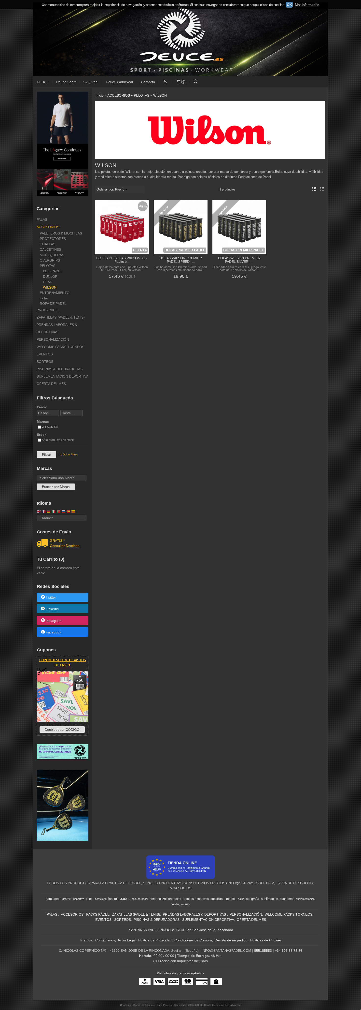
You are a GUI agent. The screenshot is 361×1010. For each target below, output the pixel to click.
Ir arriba (86, 940)
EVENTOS (45, 354)
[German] (49, 512)
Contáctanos (105, 940)
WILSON (49, 287)
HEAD (47, 282)
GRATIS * (57, 540)
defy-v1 (66, 898)
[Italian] (54, 512)
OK (289, 5)
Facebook (53, 632)
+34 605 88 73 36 (288, 950)
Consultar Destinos (64, 546)
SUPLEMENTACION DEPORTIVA (62, 376)
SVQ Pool (90, 82)
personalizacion (161, 899)
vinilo (175, 904)
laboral (113, 899)
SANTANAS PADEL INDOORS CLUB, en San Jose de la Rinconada (181, 930)
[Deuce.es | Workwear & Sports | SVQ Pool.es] (180, 39)
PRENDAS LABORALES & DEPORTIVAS (57, 328)
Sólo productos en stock (58, 440)
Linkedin (52, 609)
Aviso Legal (127, 940)
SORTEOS (45, 362)
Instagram (53, 621)
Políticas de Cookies (266, 940)
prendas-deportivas (196, 899)
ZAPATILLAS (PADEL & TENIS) (61, 317)
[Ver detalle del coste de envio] (43, 543)
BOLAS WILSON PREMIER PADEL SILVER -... (239, 259)
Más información (307, 5)
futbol (89, 899)
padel (124, 898)
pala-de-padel (140, 898)
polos (177, 899)
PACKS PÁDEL (48, 310)
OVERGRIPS (50, 260)
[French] (44, 512)
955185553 (263, 950)
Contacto (148, 82)
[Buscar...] (195, 82)
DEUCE (43, 82)
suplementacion (305, 898)
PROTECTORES (53, 239)
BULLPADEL (52, 271)
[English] (39, 512)
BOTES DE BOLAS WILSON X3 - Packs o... (122, 259)
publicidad (217, 899)
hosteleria (101, 898)
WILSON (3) (50, 427)
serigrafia (252, 899)
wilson (185, 904)
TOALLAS (47, 244)
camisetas (53, 899)
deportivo (78, 898)
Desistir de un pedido (231, 940)
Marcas (43, 422)
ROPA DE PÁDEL (53, 304)
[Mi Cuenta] (165, 82)
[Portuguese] (58, 512)
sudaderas (287, 899)
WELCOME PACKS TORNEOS (60, 347)
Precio (42, 407)
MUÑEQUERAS (52, 255)
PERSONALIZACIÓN (53, 339)
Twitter (51, 597)
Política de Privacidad (155, 940)
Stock (41, 435)
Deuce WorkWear (119, 82)
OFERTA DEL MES (51, 384)
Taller (44, 298)
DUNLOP (50, 276)
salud (241, 898)
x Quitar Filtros (69, 454)
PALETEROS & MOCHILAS (61, 233)
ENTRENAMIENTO (54, 293)
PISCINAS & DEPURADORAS (60, 369)
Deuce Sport (66, 82)
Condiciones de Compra (193, 940)
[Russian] (63, 512)
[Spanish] (68, 512)
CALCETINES (50, 249)
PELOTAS (47, 266)
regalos (231, 899)
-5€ (80, 680)
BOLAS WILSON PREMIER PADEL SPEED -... (181, 259)
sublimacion (269, 899)
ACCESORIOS (48, 227)
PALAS (42, 219)
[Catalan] (73, 512)
